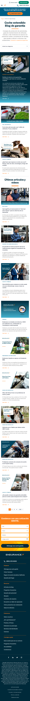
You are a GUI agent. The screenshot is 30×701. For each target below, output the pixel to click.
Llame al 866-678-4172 (13, 23)
